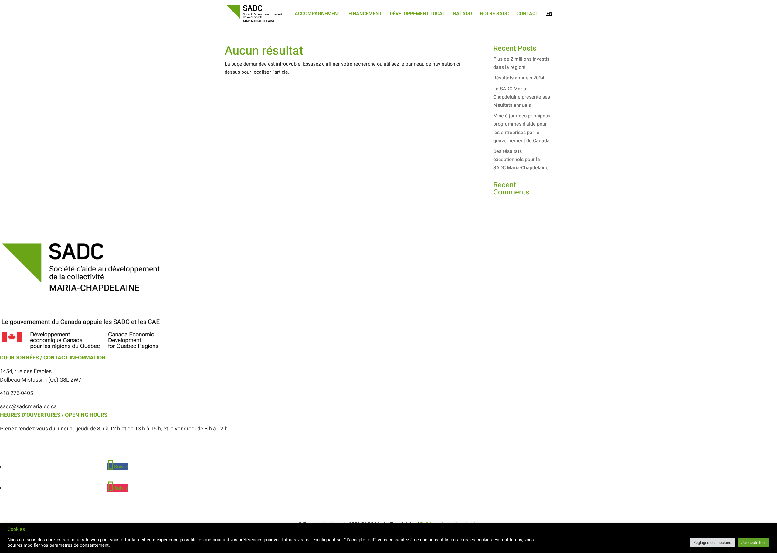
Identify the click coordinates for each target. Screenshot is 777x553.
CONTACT (527, 14)
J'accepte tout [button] (753, 542)
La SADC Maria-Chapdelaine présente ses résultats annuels (521, 97)
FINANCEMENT (365, 14)
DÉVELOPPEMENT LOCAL (417, 14)
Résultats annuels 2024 (518, 78)
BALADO (462, 14)
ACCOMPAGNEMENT (318, 14)
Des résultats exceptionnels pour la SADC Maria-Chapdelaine (520, 159)
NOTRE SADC (494, 14)
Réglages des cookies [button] (712, 542)
